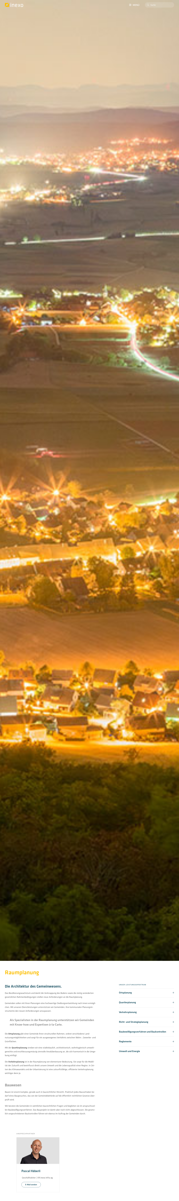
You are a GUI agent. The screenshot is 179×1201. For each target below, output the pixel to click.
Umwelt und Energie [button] (129, 1051)
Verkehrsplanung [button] (128, 1012)
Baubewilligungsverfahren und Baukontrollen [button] (142, 1031)
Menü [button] (136, 4)
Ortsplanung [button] (125, 992)
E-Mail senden (31, 1184)
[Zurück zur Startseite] (14, 5)
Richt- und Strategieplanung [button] (133, 1021)
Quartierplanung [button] (127, 1002)
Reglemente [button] (125, 1041)
